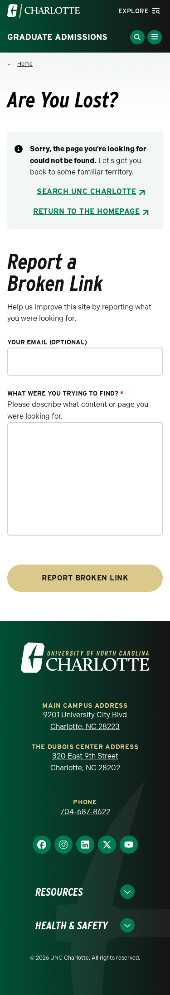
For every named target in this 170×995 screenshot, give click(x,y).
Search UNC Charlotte (86, 191)
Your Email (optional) (47, 342)
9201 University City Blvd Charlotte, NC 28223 (85, 720)
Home (25, 64)
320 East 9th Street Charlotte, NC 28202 (85, 762)
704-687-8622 (85, 811)
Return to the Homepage (86, 211)
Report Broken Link (85, 578)
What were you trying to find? (65, 393)
